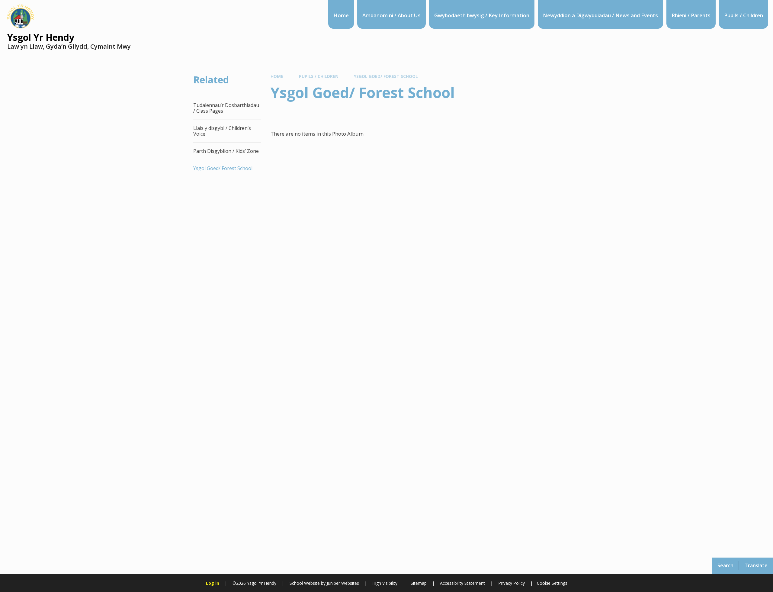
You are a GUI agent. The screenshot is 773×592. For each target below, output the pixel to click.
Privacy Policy (511, 583)
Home (277, 76)
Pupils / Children (318, 76)
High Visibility (384, 583)
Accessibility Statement (462, 583)
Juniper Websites (342, 583)
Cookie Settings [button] (552, 583)
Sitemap (419, 583)
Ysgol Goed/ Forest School (386, 76)
